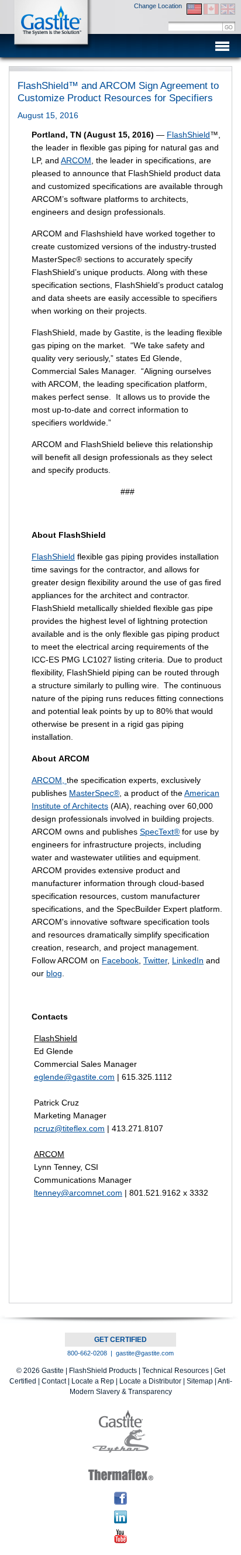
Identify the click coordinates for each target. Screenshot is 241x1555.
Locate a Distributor (150, 1381)
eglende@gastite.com (74, 1077)
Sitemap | (202, 1381)
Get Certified (120, 1340)
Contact (54, 1381)
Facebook (120, 960)
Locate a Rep (92, 1381)
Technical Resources (175, 1371)
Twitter (155, 960)
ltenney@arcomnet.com (78, 1192)
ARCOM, (49, 780)
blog (54, 973)
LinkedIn (188, 960)
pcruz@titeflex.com (69, 1128)
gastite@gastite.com (145, 1353)
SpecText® (160, 831)
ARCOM (76, 160)
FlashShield (188, 134)
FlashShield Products (103, 1371)
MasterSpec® (94, 793)
